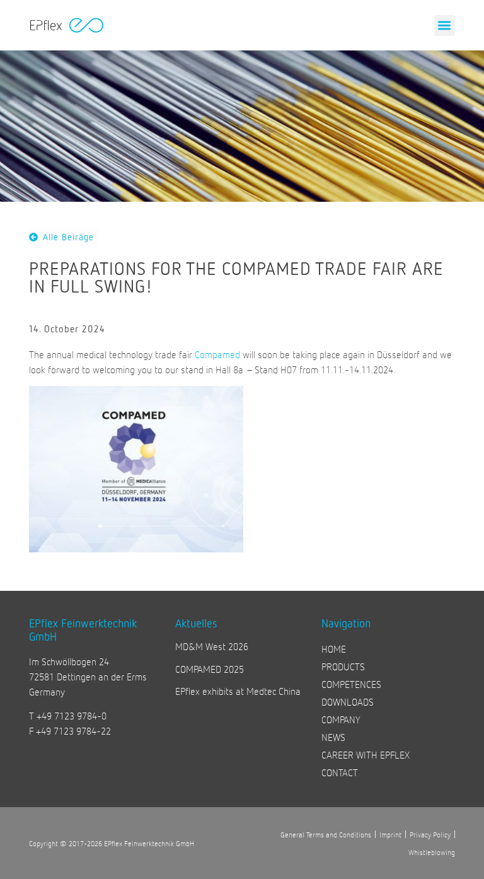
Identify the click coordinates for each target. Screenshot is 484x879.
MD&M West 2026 (211, 646)
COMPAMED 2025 (209, 668)
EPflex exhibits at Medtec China (238, 690)
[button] (444, 25)
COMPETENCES (351, 683)
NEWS (333, 736)
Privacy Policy (430, 834)
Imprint (390, 834)
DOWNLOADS (347, 701)
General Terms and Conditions (325, 834)
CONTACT (339, 772)
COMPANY (340, 719)
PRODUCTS (343, 666)
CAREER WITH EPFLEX (365, 754)
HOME (333, 648)
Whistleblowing (431, 852)
